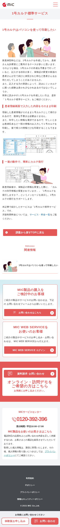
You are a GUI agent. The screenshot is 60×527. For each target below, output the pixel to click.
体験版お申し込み (15, 521)
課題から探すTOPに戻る (30, 232)
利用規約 (30, 478)
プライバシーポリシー (30, 492)
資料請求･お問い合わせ (30, 373)
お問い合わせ (47, 521)
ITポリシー (30, 485)
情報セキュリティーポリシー (30, 499)
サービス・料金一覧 (40, 214)
